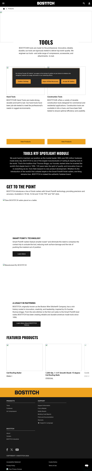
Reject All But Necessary (50, 81)
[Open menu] (3, 3)
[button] (7, 449)
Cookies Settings (23, 81)
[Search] (84, 3)
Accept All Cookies (68, 81)
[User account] (89, 3)
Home (4, 9)
